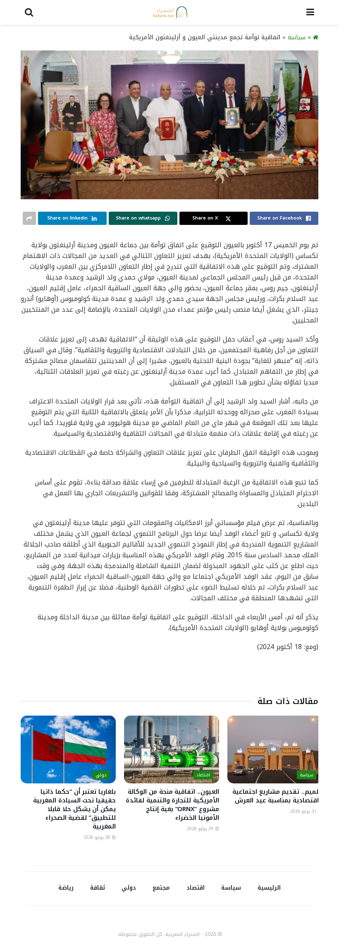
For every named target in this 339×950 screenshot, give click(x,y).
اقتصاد (203, 775)
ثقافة (97, 887)
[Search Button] (29, 12)
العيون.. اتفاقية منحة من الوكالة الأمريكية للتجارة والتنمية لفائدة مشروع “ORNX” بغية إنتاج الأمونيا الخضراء (172, 804)
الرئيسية (269, 887)
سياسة (297, 37)
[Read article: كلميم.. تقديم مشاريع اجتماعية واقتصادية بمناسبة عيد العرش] (274, 749)
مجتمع (161, 887)
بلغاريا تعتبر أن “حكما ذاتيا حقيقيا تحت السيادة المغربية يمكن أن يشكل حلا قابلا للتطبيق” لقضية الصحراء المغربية (74, 809)
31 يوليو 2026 (304, 811)
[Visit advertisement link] (169, 677)
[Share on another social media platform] (29, 218)
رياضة (66, 887)
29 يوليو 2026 (201, 829)
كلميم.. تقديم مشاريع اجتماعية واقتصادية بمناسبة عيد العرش (277, 796)
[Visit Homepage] (170, 12)
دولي (101, 775)
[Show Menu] (310, 12)
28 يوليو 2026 (97, 837)
